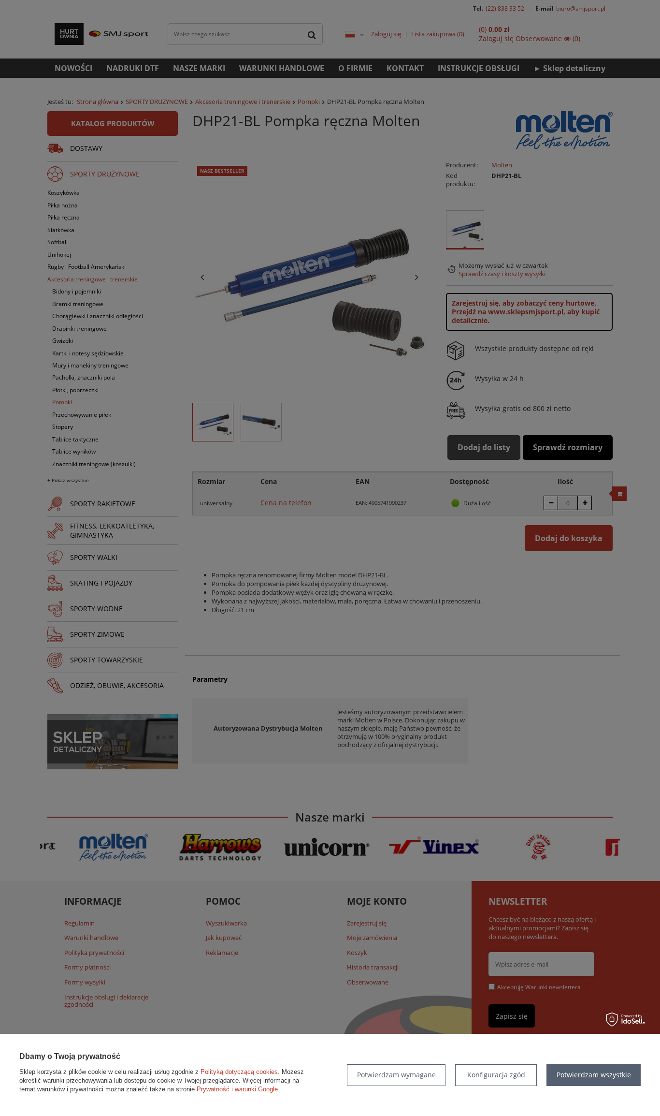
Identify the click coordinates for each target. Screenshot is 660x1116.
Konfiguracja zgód (496, 1074)
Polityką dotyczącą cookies (239, 1071)
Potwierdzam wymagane (396, 1074)
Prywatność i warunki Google (237, 1089)
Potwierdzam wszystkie (594, 1074)
